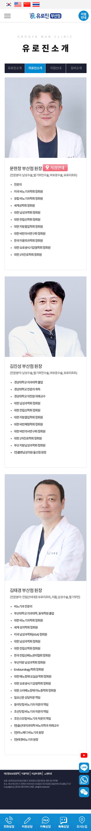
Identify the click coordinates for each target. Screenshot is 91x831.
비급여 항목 (36, 773)
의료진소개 (35, 68)
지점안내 (55, 68)
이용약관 (25, 773)
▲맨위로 (48, 773)
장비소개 (76, 68)
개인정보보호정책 (11, 773)
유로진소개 (15, 68)
